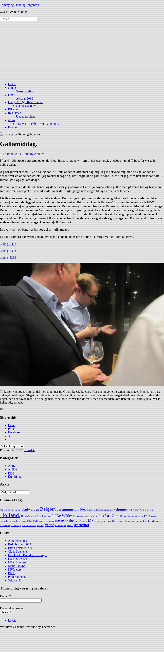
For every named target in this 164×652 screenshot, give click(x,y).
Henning (27, 153)
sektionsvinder (151, 521)
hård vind (38, 516)
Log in (12, 620)
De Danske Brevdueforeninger (27, 555)
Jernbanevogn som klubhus (85, 516)
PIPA (11, 573)
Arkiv (11, 120)
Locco (23, 521)
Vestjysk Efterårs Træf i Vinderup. (37, 123)
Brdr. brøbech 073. (20, 544)
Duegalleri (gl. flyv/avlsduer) (26, 102)
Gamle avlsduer (26, 105)
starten (7, 525)
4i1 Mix (3, 510)
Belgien (48, 509)
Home (12, 84)
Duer (11, 95)
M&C (29, 521)
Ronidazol (129, 521)
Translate (29, 450)
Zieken (70, 525)
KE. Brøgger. (150, 516)
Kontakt (13, 127)
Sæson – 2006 (25, 91)
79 (9, 510)
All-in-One (16, 510)
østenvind (81, 525)
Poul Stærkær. (17, 576)
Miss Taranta (81, 521)
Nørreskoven (118, 521)
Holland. (10, 515)
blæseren (91, 510)
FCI (130, 510)
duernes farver (102, 510)
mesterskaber (65, 520)
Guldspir (149, 510)
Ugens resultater (26, 116)
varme (49, 525)
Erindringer (15, 476)
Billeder (13, 109)
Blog (11, 473)
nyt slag (107, 521)
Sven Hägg (16, 525)
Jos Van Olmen (110, 516)
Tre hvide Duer (29, 525)
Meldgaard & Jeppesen (43, 521)
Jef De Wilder (61, 516)
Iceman (47, 516)
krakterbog (15, 521)
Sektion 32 (15, 580)
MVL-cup (95, 520)
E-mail (5, 596)
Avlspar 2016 (24, 98)
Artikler (39, 153)
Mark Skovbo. (17, 566)
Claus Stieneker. (18, 551)
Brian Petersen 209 (20, 548)
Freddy (136, 510)
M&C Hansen (17, 562)
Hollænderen (27, 516)
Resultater (14, 113)
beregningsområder (71, 509)
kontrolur (4, 521)
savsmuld (139, 521)
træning (40, 525)
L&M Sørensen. (18, 558)
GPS (142, 510)
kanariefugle (137, 516)
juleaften (127, 516)
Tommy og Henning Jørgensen (19, 5)
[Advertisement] (82, 51)
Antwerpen (30, 509)
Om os (12, 87)
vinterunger (60, 525)
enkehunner (119, 509)
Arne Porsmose (17, 540)
